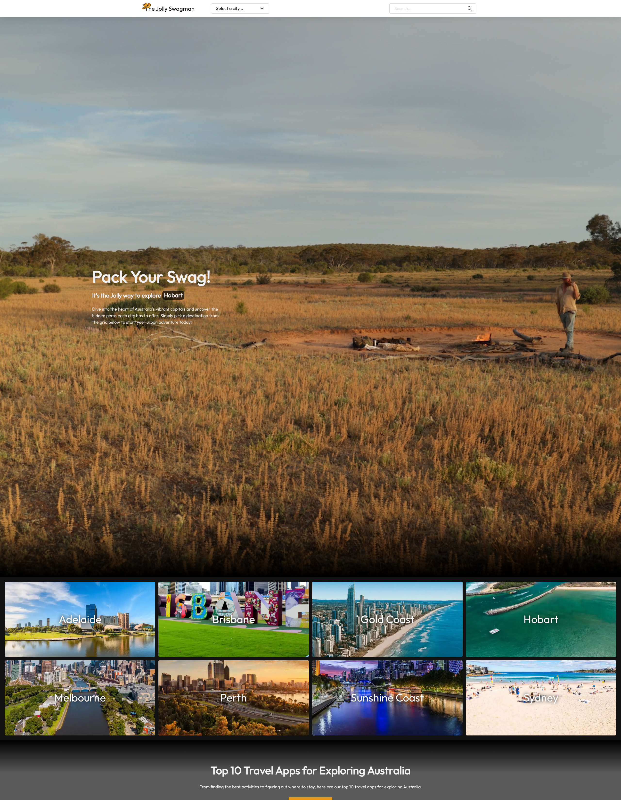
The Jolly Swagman (170, 8)
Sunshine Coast (387, 697)
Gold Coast (387, 619)
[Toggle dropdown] (262, 8)
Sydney (540, 697)
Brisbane (233, 619)
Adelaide (80, 619)
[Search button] (470, 8)
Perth (233, 697)
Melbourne (178, 295)
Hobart (540, 619)
